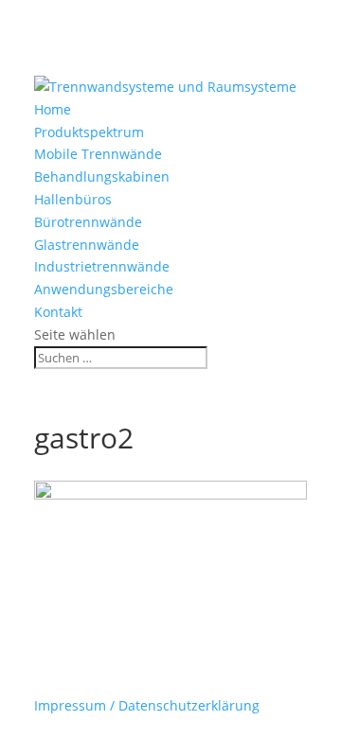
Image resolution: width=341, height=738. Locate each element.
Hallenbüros (73, 199)
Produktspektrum (89, 132)
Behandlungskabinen (102, 176)
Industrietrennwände (102, 266)
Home (52, 109)
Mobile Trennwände (98, 154)
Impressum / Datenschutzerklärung (147, 705)
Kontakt (58, 312)
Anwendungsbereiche (103, 289)
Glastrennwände (86, 245)
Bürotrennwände (88, 222)
